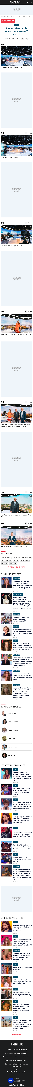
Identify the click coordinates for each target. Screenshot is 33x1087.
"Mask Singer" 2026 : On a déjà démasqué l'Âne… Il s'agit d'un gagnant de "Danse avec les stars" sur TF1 (21, 791)
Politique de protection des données (16, 1060)
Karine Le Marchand (26, 557)
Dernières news (8, 16)
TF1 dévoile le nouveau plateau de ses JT (12, 67)
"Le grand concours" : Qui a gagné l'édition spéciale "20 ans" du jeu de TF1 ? (22, 859)
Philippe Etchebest (25, 560)
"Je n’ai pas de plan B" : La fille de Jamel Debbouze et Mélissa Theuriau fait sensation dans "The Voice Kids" (22, 819)
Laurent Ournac (12, 747)
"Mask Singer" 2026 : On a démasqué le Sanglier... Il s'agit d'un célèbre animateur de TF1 (22, 847)
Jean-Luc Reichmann (6, 560)
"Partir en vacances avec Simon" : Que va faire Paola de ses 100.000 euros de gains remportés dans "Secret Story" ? (22, 942)
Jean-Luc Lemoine (5, 557)
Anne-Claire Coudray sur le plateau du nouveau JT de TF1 (16, 335)
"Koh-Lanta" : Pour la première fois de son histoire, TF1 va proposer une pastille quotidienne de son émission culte (21, 1008)
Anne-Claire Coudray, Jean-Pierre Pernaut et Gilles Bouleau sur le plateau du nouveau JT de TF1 (15, 425)
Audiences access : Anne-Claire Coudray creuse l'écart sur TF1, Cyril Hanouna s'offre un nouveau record (22, 676)
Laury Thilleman (16, 557)
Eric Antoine (4, 563)
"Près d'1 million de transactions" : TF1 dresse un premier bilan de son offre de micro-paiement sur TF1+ (22, 632)
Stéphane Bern (12, 755)
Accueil (2, 16)
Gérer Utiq (10, 1072)
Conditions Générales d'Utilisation (16, 1050)
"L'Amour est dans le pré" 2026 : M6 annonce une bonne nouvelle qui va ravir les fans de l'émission (22, 994)
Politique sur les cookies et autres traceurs (15, 1057)
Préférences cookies (20, 1072)
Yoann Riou (16, 560)
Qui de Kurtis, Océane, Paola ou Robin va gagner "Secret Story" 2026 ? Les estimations (22, 982)
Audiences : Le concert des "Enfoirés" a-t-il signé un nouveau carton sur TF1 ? (21, 619)
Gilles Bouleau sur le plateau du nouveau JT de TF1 (15, 546)
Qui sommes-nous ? (10, 1053)
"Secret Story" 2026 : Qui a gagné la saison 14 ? (22, 968)
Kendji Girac (11, 738)
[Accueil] (15, 2)
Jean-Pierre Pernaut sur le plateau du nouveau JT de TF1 (16, 516)
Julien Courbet (12, 563)
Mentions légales (22, 1053)
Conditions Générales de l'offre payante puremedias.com (16, 1065)
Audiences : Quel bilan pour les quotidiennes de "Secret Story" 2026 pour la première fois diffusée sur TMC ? (22, 956)
